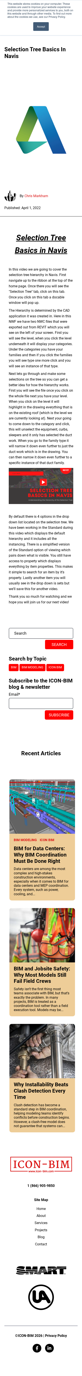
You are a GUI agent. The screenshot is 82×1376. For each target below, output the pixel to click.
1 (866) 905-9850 (41, 1186)
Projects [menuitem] (41, 1230)
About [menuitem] (41, 1216)
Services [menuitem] (41, 1223)
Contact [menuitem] (41, 1244)
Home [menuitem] (41, 1209)
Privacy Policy (56, 1336)
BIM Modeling (25, 840)
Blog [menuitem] (41, 1237)
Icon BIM (47, 840)
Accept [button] (41, 26)
